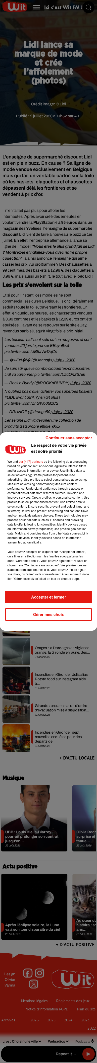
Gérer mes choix (48, 614)
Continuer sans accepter (69, 438)
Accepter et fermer (48, 597)
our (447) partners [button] (31, 461)
